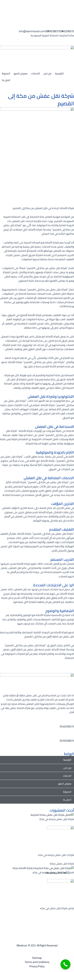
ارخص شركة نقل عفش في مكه (57, 908)
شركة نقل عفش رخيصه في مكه (56, 819)
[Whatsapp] (73, 6)
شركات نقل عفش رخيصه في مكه (56, 854)
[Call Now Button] (65, 964)
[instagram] (73, 921)
